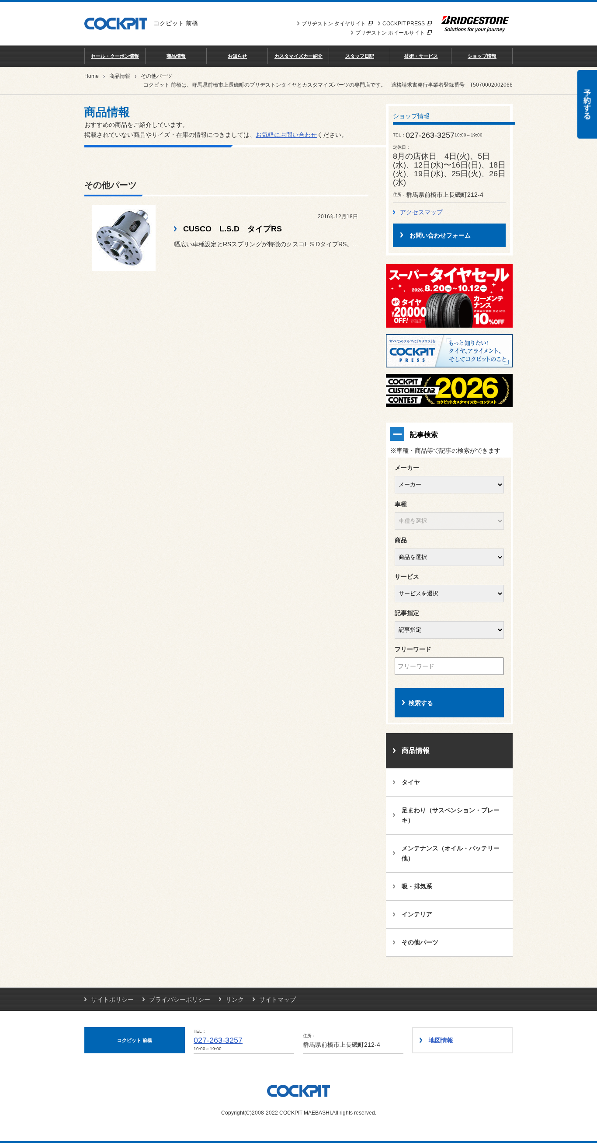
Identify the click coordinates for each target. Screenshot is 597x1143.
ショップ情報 (482, 56)
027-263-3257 (218, 1040)
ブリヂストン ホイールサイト (390, 33)
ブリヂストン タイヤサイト (334, 24)
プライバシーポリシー (179, 999)
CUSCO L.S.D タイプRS (232, 228)
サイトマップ (277, 999)
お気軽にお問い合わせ (286, 134)
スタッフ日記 (359, 56)
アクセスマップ (421, 212)
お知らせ (237, 56)
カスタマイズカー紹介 (298, 56)
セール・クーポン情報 (115, 56)
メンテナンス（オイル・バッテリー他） (451, 853)
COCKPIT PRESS (403, 24)
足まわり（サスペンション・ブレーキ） (451, 815)
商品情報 (176, 56)
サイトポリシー (112, 999)
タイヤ (411, 782)
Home (91, 76)
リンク (235, 999)
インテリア (417, 914)
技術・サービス (421, 56)
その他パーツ (420, 942)
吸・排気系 (417, 886)
